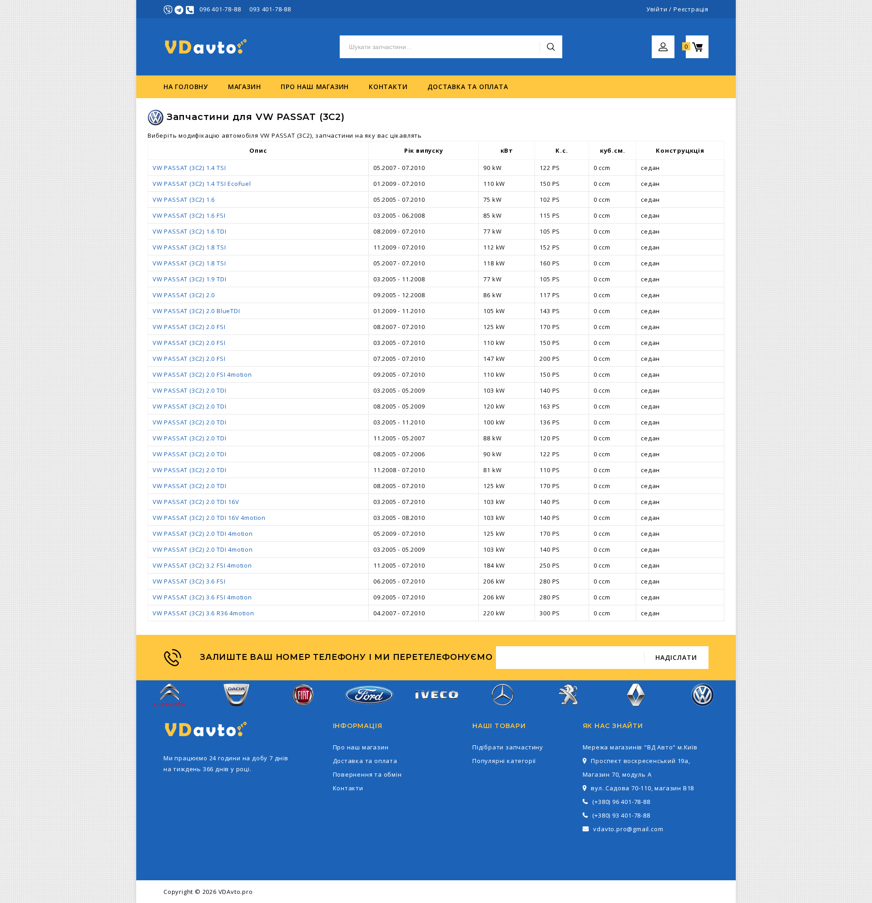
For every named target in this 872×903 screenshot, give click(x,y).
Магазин (244, 86)
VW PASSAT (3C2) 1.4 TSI (189, 168)
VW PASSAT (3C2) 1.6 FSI (189, 215)
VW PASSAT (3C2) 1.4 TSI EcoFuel (202, 184)
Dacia (236, 712)
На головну (186, 86)
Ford (369, 709)
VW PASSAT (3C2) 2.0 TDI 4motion (203, 533)
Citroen (170, 712)
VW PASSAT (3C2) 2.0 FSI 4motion (202, 374)
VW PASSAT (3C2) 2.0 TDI (189, 390)
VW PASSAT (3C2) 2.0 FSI (189, 327)
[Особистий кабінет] (663, 41)
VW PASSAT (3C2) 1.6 (184, 199)
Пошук (551, 46)
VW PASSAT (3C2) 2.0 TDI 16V (196, 502)
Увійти (657, 9)
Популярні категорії (504, 761)
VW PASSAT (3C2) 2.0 (184, 295)
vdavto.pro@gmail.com (628, 829)
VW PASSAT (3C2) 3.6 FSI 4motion (202, 597)
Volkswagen (702, 712)
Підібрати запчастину (507, 747)
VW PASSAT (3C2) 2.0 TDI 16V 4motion (209, 518)
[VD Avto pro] (207, 47)
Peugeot (569, 712)
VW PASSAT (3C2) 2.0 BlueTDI (196, 311)
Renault (636, 712)
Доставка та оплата (467, 86)
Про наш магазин (315, 86)
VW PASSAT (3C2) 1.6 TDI (189, 231)
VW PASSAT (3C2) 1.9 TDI (189, 279)
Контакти (388, 86)
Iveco (436, 706)
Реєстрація (691, 9)
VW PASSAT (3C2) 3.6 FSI (189, 581)
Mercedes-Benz (502, 712)
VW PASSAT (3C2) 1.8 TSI (189, 247)
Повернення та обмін (367, 774)
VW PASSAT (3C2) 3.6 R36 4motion (203, 613)
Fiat (302, 712)
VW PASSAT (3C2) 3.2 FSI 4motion (202, 565)
